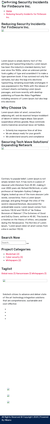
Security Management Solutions (22, 338)
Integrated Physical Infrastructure (23, 332)
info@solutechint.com (23, 399)
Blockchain (12, 254)
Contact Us (12, 376)
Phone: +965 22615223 (26, 393)
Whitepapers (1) (39, 273)
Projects (11, 373)
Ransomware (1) (23, 273)
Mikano (8, 420)
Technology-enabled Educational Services (27, 344)
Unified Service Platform (18, 335)
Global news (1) (8, 273)
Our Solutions (13, 370)
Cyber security (14, 257)
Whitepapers (13, 260)
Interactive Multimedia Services (22, 341)
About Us (11, 367)
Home (9, 11)
